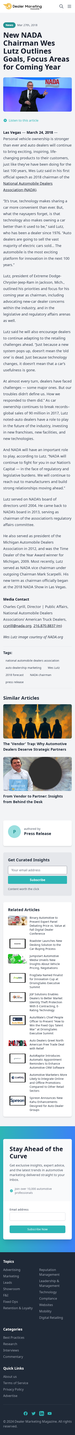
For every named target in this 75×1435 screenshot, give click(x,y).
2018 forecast (15, 675)
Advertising (11, 1270)
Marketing (11, 1276)
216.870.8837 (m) (47, 625)
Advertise (10, 1396)
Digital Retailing (51, 1317)
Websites (46, 1305)
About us (10, 1376)
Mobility (45, 1311)
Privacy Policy (13, 1389)
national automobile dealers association (32, 660)
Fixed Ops (10, 1301)
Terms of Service (15, 1383)
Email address (19, 1209)
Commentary (13, 1356)
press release (15, 682)
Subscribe (37, 880)
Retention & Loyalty (18, 1308)
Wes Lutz (54, 668)
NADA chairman (40, 675)
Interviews (11, 1350)
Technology (48, 1292)
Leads (7, 1282)
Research (10, 1344)
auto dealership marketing (23, 668)
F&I (5, 1295)
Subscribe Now (37, 1229)
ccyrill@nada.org (17, 625)
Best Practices (13, 1337)
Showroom (11, 1289)
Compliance (48, 1298)
